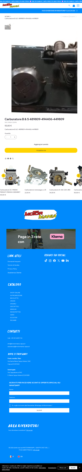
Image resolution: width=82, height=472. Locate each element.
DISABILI (13, 304)
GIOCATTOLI (14, 306)
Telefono (12, 397)
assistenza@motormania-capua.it (19, 346)
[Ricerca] (69, 5)
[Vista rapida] (11, 175)
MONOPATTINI (15, 312)
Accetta (73, 468)
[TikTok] (46, 260)
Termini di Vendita (13, 265)
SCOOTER (13, 317)
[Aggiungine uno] (15, 137)
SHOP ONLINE (15, 293)
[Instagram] (50, 260)
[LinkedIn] (67, 260)
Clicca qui (29, 430)
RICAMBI (13, 320)
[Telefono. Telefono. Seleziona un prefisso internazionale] (12, 401)
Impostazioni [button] (52, 468)
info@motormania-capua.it (16, 344)
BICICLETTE (14, 298)
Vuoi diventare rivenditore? (17, 430)
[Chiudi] (79, 467)
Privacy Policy (12, 269)
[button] (74, 5)
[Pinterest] (11, 159)
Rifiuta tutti (63, 468)
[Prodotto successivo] (78, 175)
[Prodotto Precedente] (3, 175)
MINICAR (13, 309)
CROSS (12, 301)
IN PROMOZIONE (16, 295)
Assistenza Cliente (14, 273)
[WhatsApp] (6, 159)
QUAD (12, 315)
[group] (41, 181)
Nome (11, 389)
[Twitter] (13, 159)
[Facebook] (8, 159)
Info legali (36, 450)
